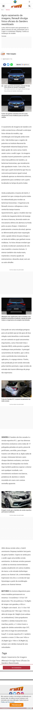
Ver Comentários (16, 668)
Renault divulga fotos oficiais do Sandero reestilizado (15, 661)
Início (2, 9)
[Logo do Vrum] (16, 6)
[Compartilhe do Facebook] (4, 64)
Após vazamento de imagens (15, 657)
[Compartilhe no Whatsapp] (11, 64)
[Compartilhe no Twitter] (8, 64)
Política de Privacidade (7, 702)
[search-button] (29, 6)
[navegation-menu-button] (3, 6)
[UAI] (15, 1)
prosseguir (16, 705)
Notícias (8, 9)
